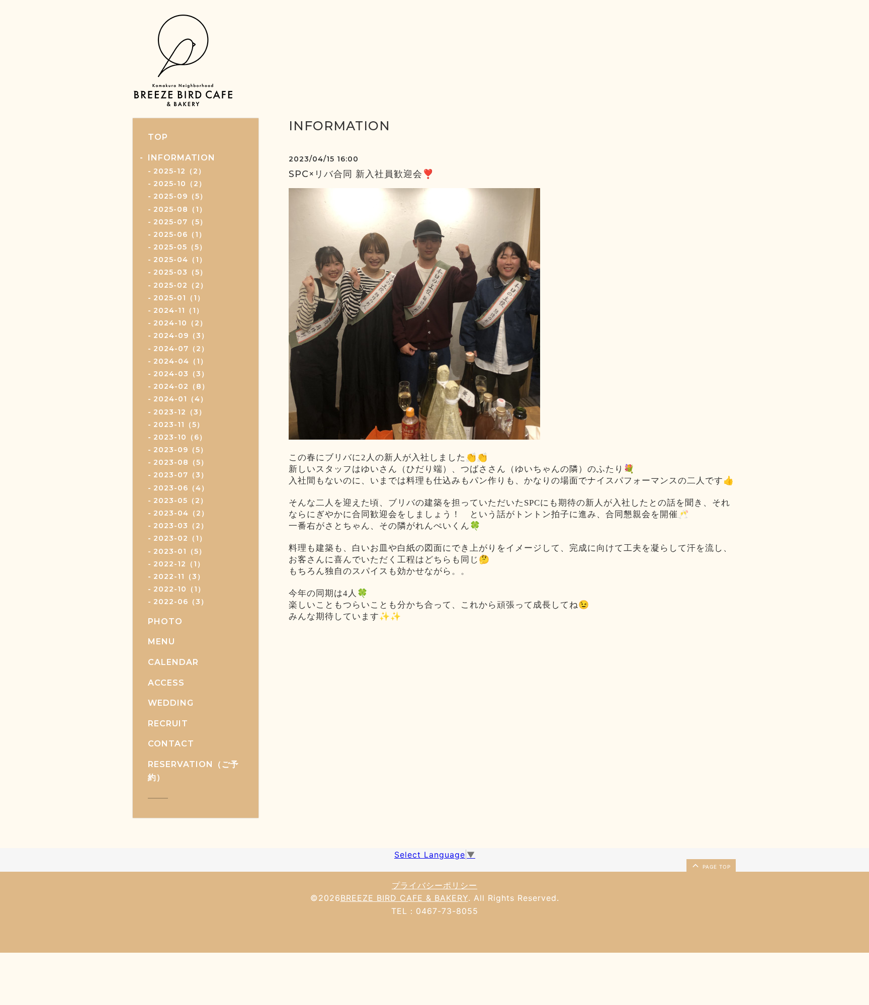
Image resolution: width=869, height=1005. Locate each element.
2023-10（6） (180, 437)
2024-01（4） (180, 398)
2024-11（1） (178, 310)
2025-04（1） (180, 259)
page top (716, 867)
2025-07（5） (180, 221)
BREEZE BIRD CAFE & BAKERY (404, 898)
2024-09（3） (181, 335)
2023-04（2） (181, 513)
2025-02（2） (180, 285)
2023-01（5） (179, 551)
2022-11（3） (179, 576)
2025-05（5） (180, 247)
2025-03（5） (180, 272)
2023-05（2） (180, 500)
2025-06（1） (179, 234)
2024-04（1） (180, 361)
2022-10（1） (179, 589)
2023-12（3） (179, 411)
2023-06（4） (181, 487)
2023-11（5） (178, 424)
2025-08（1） (180, 209)
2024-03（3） (181, 373)
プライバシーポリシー (434, 885)
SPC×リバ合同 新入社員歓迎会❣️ (361, 174)
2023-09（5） (180, 449)
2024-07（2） (181, 348)
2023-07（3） (180, 474)
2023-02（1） (180, 538)
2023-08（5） (180, 462)
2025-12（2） (179, 171)
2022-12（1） (179, 563)
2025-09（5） (180, 196)
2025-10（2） (179, 183)
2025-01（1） (179, 297)
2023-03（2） (180, 525)
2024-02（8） (181, 386)
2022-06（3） (180, 601)
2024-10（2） (180, 322)
